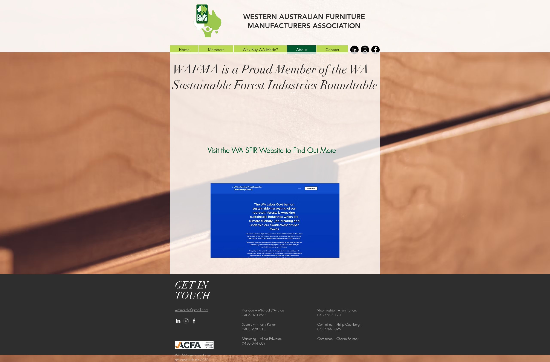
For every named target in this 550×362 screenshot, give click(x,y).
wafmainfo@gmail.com (191, 309)
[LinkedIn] (354, 50)
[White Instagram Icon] (186, 321)
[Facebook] (375, 50)
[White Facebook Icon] (194, 321)
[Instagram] (365, 50)
